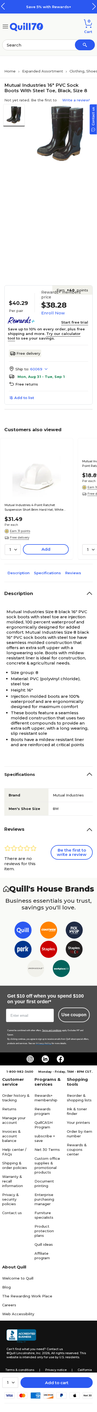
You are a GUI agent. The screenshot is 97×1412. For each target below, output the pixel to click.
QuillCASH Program (43, 1124)
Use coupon (73, 1014)
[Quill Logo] (26, 26)
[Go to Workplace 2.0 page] (61, 969)
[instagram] (30, 1059)
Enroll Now (53, 312)
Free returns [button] (26, 384)
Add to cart (56, 1382)
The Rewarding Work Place (27, 1296)
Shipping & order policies (14, 1165)
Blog (6, 1287)
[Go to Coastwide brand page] (48, 931)
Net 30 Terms (47, 1149)
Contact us (12, 1213)
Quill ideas (43, 1244)
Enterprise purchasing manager (44, 1199)
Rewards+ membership (45, 1097)
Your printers (78, 1122)
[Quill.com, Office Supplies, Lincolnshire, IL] (21, 1336)
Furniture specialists (43, 1215)
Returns (9, 1109)
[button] (94, 6)
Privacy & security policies (10, 1199)
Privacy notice (56, 1370)
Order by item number (79, 1133)
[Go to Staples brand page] (48, 950)
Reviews (73, 573)
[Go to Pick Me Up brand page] (74, 931)
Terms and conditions (51, 1030)
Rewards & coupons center (77, 1149)
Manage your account (14, 1120)
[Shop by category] (5, 26)
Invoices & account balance (11, 1136)
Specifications (47, 573)
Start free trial (74, 322)
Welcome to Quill (17, 1278)
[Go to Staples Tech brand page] (74, 950)
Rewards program (42, 1111)
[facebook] (60, 1059)
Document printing (44, 1183)
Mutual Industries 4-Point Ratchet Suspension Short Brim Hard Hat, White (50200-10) (34, 507)
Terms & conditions (19, 1370)
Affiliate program (42, 1255)
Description (19, 573)
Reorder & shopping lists (79, 1097)
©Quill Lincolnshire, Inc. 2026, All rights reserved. (42, 1353)
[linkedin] (45, 1059)
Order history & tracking (16, 1097)
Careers (9, 1305)
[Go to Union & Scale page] (35, 969)
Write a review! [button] (76, 100)
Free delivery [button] (19, 537)
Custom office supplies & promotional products (47, 1165)
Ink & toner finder (77, 1111)
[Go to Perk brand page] (23, 950)
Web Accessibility (18, 1314)
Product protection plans (44, 1231)
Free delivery (28, 353)
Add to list (24, 398)
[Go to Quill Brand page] (23, 931)
